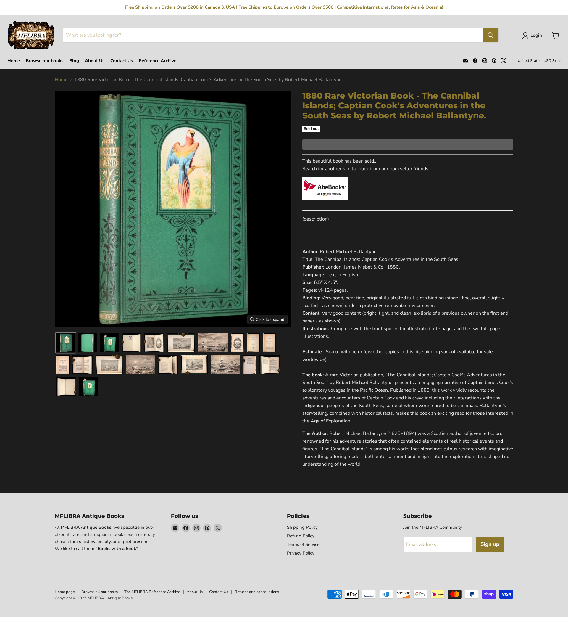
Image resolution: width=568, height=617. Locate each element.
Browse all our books (99, 591)
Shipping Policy (302, 527)
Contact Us (121, 60)
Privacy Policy (300, 553)
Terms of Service (303, 544)
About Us (94, 60)
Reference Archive (157, 60)
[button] (533, 35)
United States (537, 60)
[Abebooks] (325, 203)
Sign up (489, 544)
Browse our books (44, 60)
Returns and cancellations (257, 591)
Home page (65, 591)
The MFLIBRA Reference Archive (152, 591)
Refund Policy (300, 536)
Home (13, 60)
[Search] (490, 35)
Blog (74, 60)
